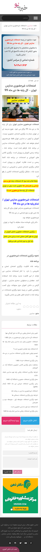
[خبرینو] (20, 12)
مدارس (30, 25)
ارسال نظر (17, 471)
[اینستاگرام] (15, 543)
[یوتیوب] (26, 543)
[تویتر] (20, 543)
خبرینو (20, 525)
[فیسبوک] (31, 543)
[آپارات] (10, 543)
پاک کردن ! (8, 471)
